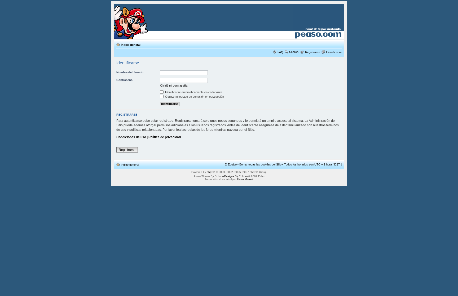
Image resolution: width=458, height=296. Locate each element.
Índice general (130, 44)
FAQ (280, 52)
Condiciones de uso (131, 137)
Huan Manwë (245, 179)
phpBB (211, 172)
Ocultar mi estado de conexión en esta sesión (194, 96)
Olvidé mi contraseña (173, 85)
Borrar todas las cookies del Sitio (260, 164)
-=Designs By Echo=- (235, 176)
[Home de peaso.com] (144, 21)
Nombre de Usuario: (130, 72)
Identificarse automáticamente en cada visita (193, 92)
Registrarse (312, 52)
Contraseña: (125, 80)
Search (293, 51)
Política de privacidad (164, 137)
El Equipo (231, 164)
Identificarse (334, 52)
